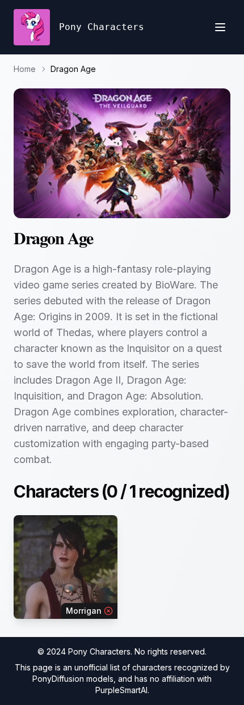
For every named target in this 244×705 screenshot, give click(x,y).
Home (25, 69)
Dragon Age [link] (73, 69)
